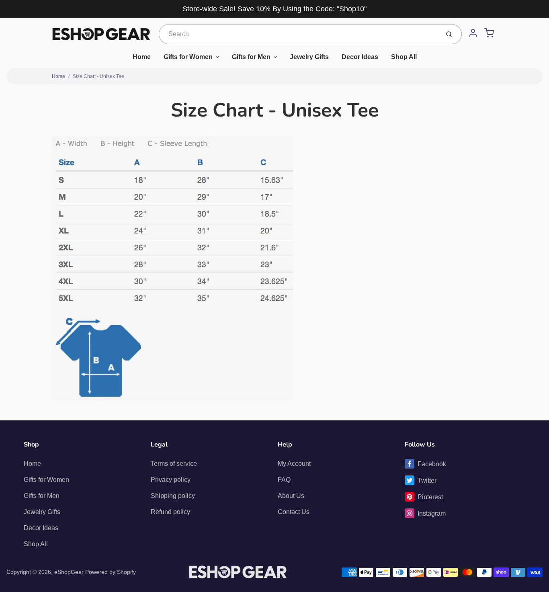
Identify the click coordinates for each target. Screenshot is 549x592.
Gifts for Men (251, 56)
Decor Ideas (360, 56)
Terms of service (174, 463)
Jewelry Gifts (309, 56)
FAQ (284, 479)
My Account (294, 463)
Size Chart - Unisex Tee (98, 76)
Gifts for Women (188, 56)
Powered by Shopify (110, 572)
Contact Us (293, 511)
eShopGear (69, 572)
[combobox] (298, 34)
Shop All (404, 56)
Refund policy (170, 511)
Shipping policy (173, 495)
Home (142, 56)
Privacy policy (171, 479)
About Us (291, 495)
